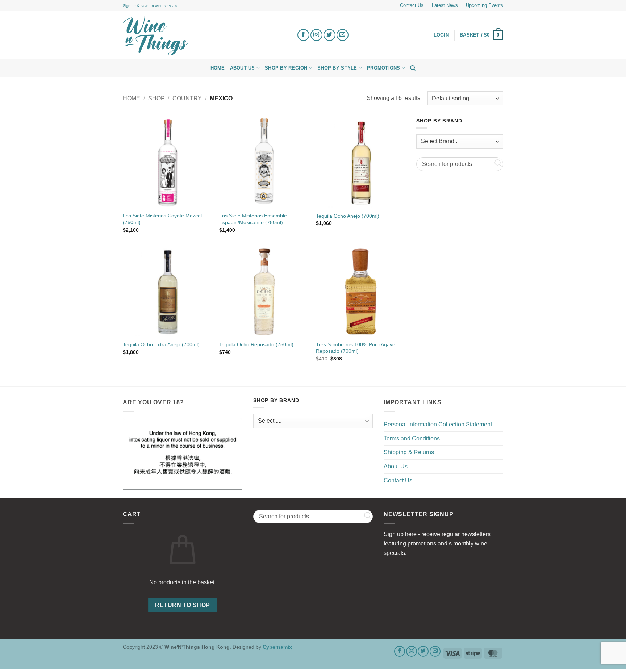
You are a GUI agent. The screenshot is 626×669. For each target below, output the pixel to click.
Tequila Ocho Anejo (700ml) (347, 216)
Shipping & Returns (409, 452)
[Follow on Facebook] (303, 35)
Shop (156, 98)
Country (187, 98)
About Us (242, 68)
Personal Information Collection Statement (438, 424)
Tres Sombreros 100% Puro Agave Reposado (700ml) (355, 348)
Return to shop (182, 605)
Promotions (383, 68)
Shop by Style (337, 68)
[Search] (413, 68)
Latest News (445, 5)
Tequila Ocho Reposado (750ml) (256, 344)
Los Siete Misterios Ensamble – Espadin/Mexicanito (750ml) (255, 219)
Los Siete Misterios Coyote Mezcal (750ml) (162, 219)
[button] (481, 35)
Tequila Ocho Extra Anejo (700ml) (161, 344)
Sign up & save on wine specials (150, 6)
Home (217, 68)
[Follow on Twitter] (329, 35)
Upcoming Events (484, 5)
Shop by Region (286, 68)
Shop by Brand (439, 121)
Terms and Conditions (412, 438)
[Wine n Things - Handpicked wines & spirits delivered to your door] (204, 35)
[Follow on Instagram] (316, 35)
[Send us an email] (343, 35)
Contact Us (411, 5)
